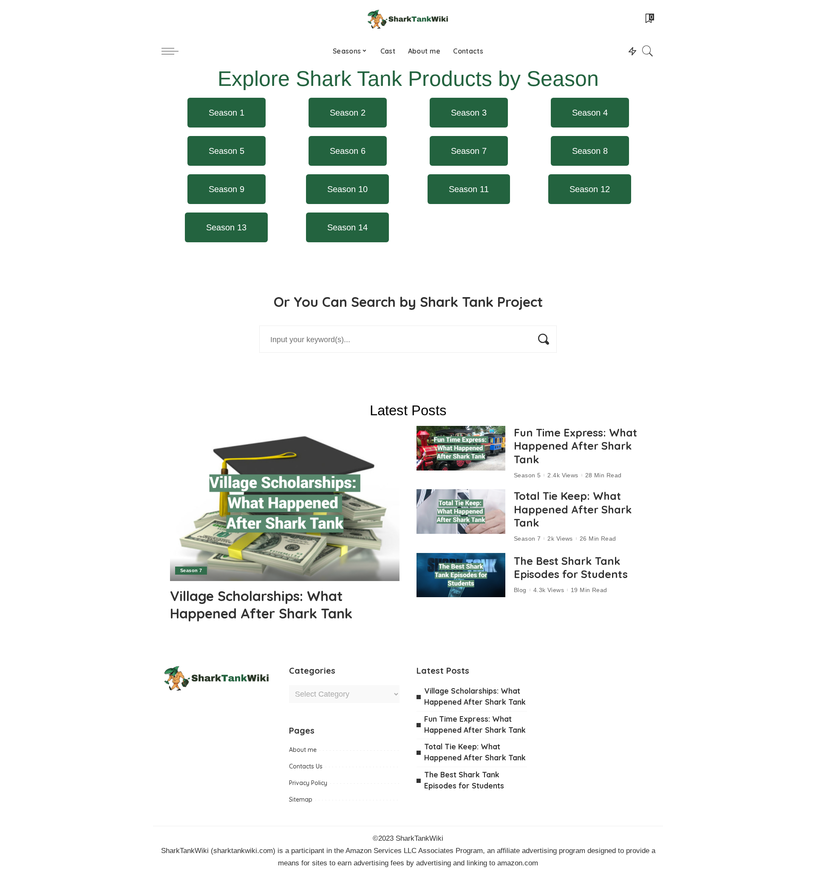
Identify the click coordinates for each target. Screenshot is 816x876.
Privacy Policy (308, 783)
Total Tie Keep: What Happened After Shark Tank (573, 509)
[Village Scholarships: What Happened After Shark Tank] (285, 503)
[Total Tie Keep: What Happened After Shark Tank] (460, 511)
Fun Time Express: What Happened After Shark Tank (575, 446)
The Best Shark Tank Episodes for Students (571, 567)
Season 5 (527, 475)
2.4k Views (562, 475)
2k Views (559, 538)
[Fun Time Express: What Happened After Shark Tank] (460, 448)
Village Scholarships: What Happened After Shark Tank (261, 604)
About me (303, 750)
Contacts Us (306, 766)
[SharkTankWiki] (408, 19)
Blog (520, 590)
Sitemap (300, 799)
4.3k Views (548, 590)
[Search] (647, 51)
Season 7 (191, 570)
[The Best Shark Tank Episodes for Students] (460, 575)
